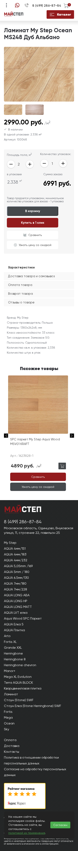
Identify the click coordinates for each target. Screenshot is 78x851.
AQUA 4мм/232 (15, 560)
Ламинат (11, 694)
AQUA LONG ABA (17, 595)
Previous (6, 436)
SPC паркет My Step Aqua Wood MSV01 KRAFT (35, 441)
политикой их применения (26, 833)
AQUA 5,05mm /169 (18, 566)
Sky (6, 729)
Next (72, 436)
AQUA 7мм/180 (15, 583)
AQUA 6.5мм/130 (16, 578)
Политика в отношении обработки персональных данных (31, 760)
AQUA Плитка (14, 630)
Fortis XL (10, 642)
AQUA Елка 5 (14, 624)
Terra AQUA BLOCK (18, 683)
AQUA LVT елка (15, 613)
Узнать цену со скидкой (35, 245)
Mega (8, 717)
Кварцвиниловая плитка (22, 688)
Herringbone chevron (20, 665)
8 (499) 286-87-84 (46, 5)
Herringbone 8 (15, 659)
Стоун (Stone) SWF (18, 700)
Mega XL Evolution (18, 677)
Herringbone (13, 653)
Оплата (10, 740)
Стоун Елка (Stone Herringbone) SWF (32, 706)
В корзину (32, 211)
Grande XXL (13, 648)
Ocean (9, 723)
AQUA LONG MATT (18, 607)
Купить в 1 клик (32, 223)
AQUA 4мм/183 (15, 554)
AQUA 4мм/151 (15, 548)
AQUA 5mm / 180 (16, 572)
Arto (7, 636)
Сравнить (35, 235)
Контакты (11, 752)
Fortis (8, 712)
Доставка (11, 746)
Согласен (60, 825)
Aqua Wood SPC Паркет (23, 618)
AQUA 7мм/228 (15, 589)
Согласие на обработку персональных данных (35, 772)
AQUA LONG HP (15, 601)
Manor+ (9, 671)
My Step (10, 543)
